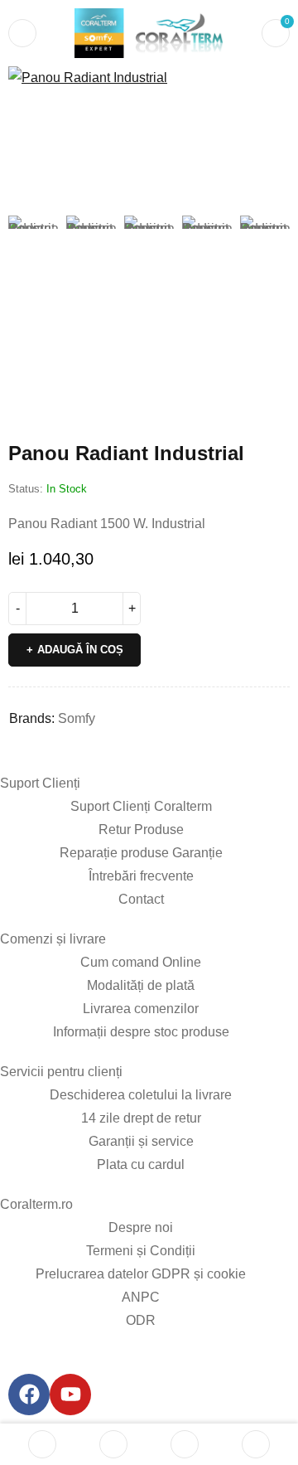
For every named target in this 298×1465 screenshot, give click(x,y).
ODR (141, 1320)
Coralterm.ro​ (36, 1204)
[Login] (256, 1444)
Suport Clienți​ (40, 783)
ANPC (141, 1297)
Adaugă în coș (80, 649)
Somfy (76, 718)
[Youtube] (70, 1394)
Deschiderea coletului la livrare (141, 1095)
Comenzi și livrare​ (53, 939)
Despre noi (140, 1227)
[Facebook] (29, 1394)
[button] (269, 87)
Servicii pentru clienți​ (61, 1072)
